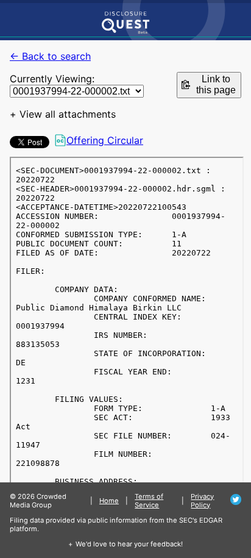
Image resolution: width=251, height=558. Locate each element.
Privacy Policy (202, 500)
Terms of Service (149, 500)
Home (109, 500)
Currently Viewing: (52, 79)
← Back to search (50, 56)
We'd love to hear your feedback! (129, 544)
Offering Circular (104, 140)
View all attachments (67, 114)
